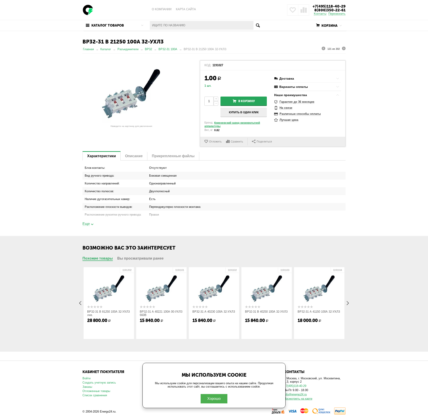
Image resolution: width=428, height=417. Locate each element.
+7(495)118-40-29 (329, 6)
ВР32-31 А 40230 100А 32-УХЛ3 (213, 311)
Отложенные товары (96, 391)
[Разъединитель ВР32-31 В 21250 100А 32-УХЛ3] (131, 91)
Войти (86, 378)
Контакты (320, 13)
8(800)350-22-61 (330, 10)
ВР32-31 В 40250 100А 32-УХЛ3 (266, 311)
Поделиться (264, 141)
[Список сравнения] (303, 10)
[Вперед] (344, 49)
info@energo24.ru (295, 394)
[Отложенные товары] (292, 10)
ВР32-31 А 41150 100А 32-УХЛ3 (319, 311)
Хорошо (214, 398)
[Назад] (323, 49)
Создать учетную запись (99, 382)
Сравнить (237, 141)
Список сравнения (94, 395)
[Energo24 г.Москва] (88, 9)
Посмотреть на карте (298, 398)
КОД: (207, 65)
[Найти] (257, 25)
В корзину (246, 101)
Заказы (87, 386)
